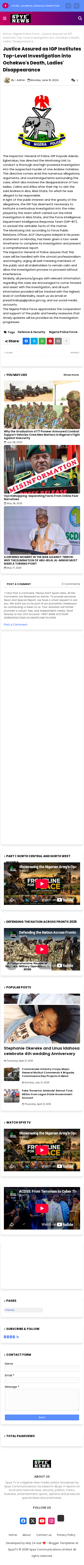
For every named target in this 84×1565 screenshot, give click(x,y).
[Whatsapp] (42, 341)
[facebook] (23, 1521)
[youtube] (42, 1521)
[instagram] (51, 1521)
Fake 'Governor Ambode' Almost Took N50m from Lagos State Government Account (47, 1094)
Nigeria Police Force (26, 34)
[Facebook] (26, 341)
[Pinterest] (50, 341)
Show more (71, 375)
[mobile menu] (4, 18)
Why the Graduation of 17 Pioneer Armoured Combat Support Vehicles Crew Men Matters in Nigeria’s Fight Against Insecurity (42, 435)
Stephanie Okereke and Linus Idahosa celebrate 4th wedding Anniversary (42, 1050)
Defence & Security (31, 332)
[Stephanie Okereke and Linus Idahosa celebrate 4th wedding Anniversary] (42, 1019)
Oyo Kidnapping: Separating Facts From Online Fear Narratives (41, 497)
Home (7, 34)
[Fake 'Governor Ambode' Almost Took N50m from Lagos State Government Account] (12, 1096)
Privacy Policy (66, 1535)
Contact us (44, 1535)
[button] (68, 6)
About (26, 1535)
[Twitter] (34, 341)
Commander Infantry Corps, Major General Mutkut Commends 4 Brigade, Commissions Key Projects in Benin (48, 1072)
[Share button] (66, 341)
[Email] (58, 341)
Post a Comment (16, 625)
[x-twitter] (32, 1521)
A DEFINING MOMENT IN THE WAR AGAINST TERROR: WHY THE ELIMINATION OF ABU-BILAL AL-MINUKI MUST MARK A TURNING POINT (40, 560)
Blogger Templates (62, 1543)
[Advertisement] (33, 737)
